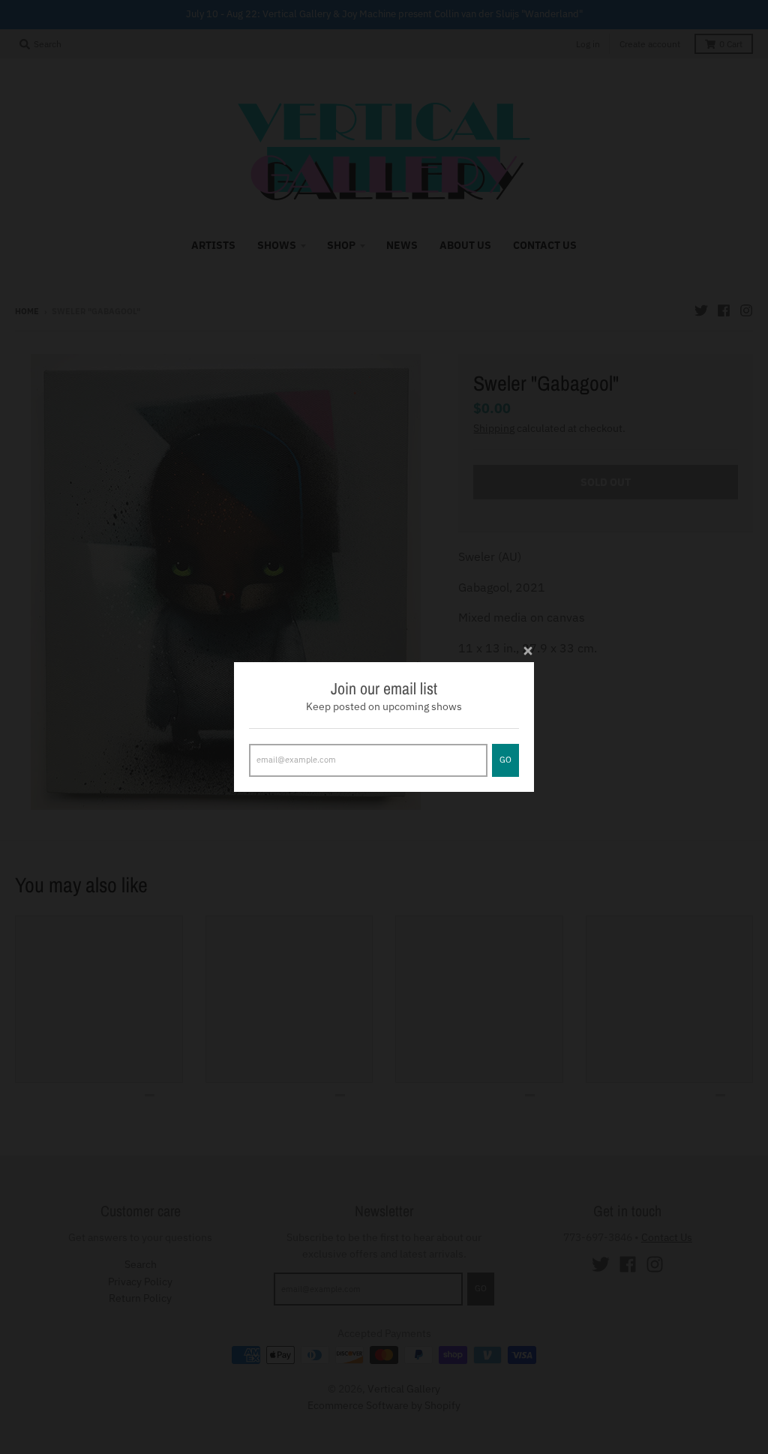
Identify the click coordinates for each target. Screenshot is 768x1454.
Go (506, 759)
